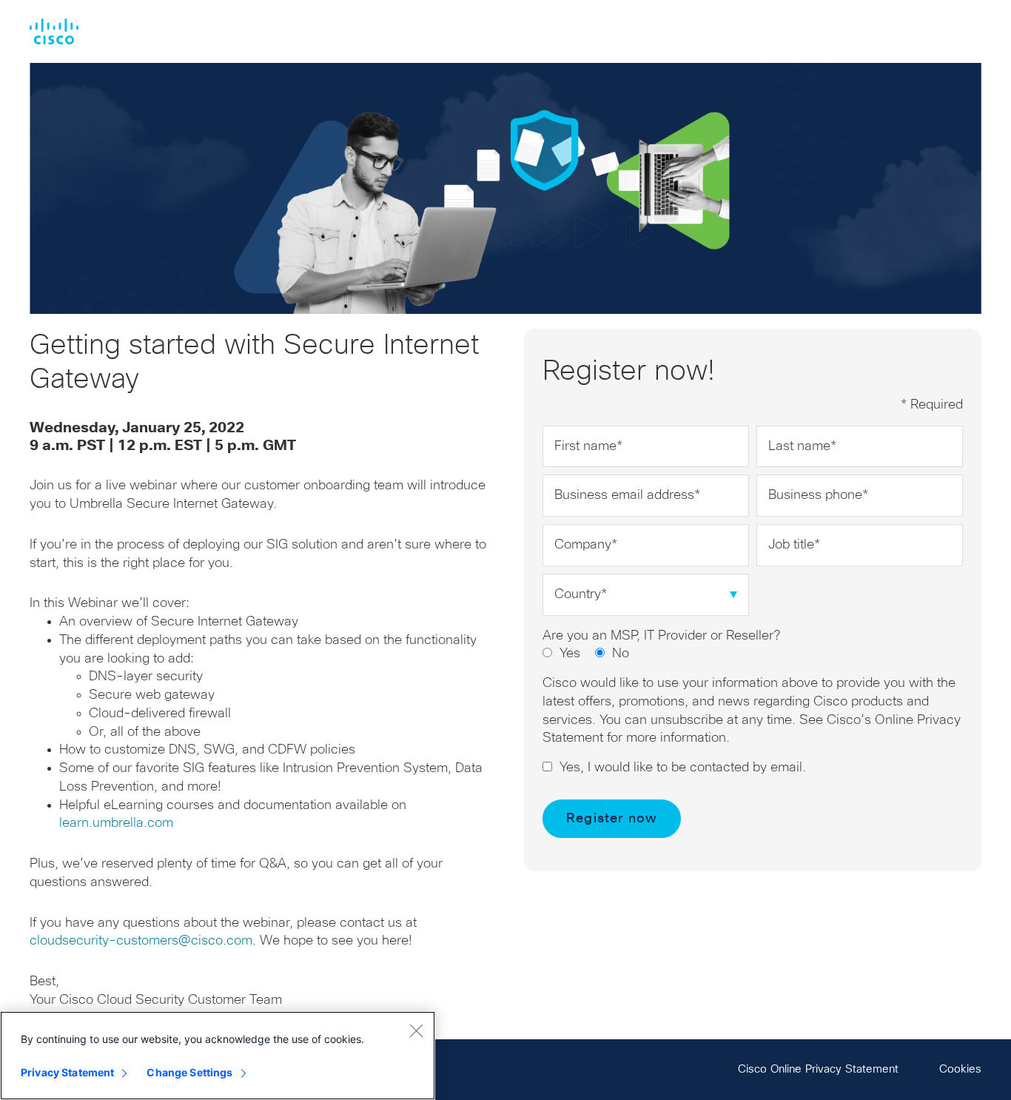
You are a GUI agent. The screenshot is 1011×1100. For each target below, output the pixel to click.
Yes (570, 653)
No (620, 653)
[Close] (416, 1030)
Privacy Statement (67, 1072)
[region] (217, 1055)
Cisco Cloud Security (54, 31)
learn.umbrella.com (116, 823)
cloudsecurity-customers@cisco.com (141, 941)
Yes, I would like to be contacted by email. (683, 767)
